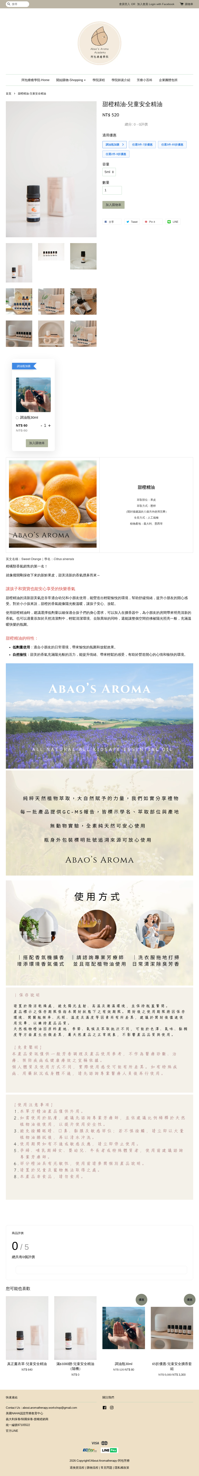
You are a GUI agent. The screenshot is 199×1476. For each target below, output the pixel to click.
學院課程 (99, 80)
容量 (105, 164)
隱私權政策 (122, 1467)
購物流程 (92, 1467)
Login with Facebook (161, 4)
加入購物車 (37, 443)
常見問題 (106, 1467)
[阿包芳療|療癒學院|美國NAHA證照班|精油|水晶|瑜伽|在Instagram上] (112, 1408)
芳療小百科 (144, 80)
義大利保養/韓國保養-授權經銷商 (27, 1419)
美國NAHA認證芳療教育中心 (24, 1413)
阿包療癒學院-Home (36, 80)
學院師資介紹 (121, 80)
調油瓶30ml (29, 417)
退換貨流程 (77, 1467)
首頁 (8, 93)
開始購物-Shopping (70, 80)
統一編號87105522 (18, 1425)
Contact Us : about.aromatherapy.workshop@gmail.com (41, 1407)
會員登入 (124, 4)
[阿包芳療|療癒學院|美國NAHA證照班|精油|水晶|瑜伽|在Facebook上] (104, 1408)
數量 (105, 182)
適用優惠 (109, 135)
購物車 (189, 4)
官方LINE (12, 1430)
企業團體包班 (168, 80)
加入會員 (142, 4)
